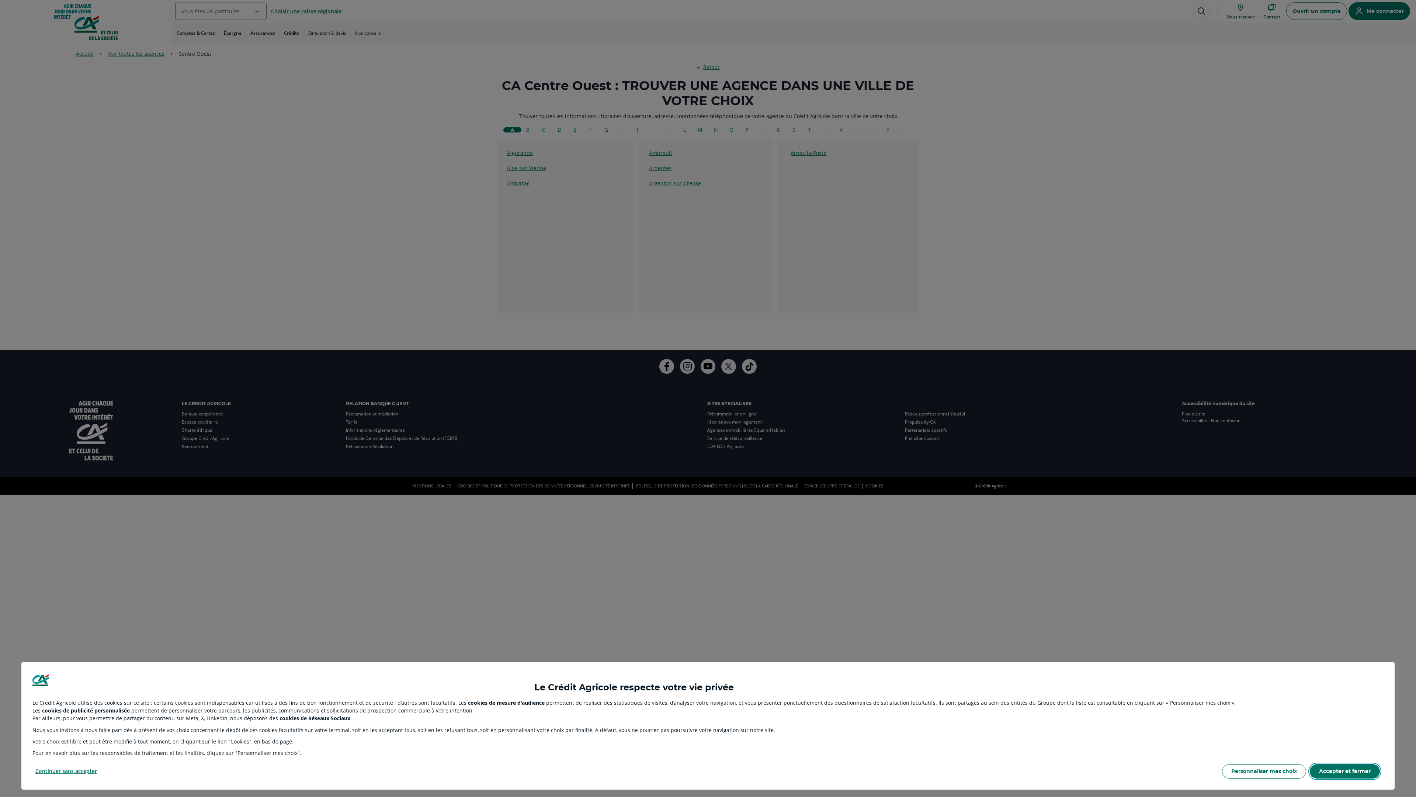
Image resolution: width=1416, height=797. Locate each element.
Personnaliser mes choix (1264, 771)
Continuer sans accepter (66, 770)
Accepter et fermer (1345, 771)
